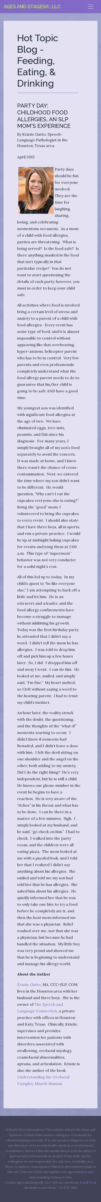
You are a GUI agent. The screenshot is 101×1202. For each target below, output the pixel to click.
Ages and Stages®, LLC (32, 6)
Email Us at (88, 1183)
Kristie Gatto (29, 984)
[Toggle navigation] (90, 6)
